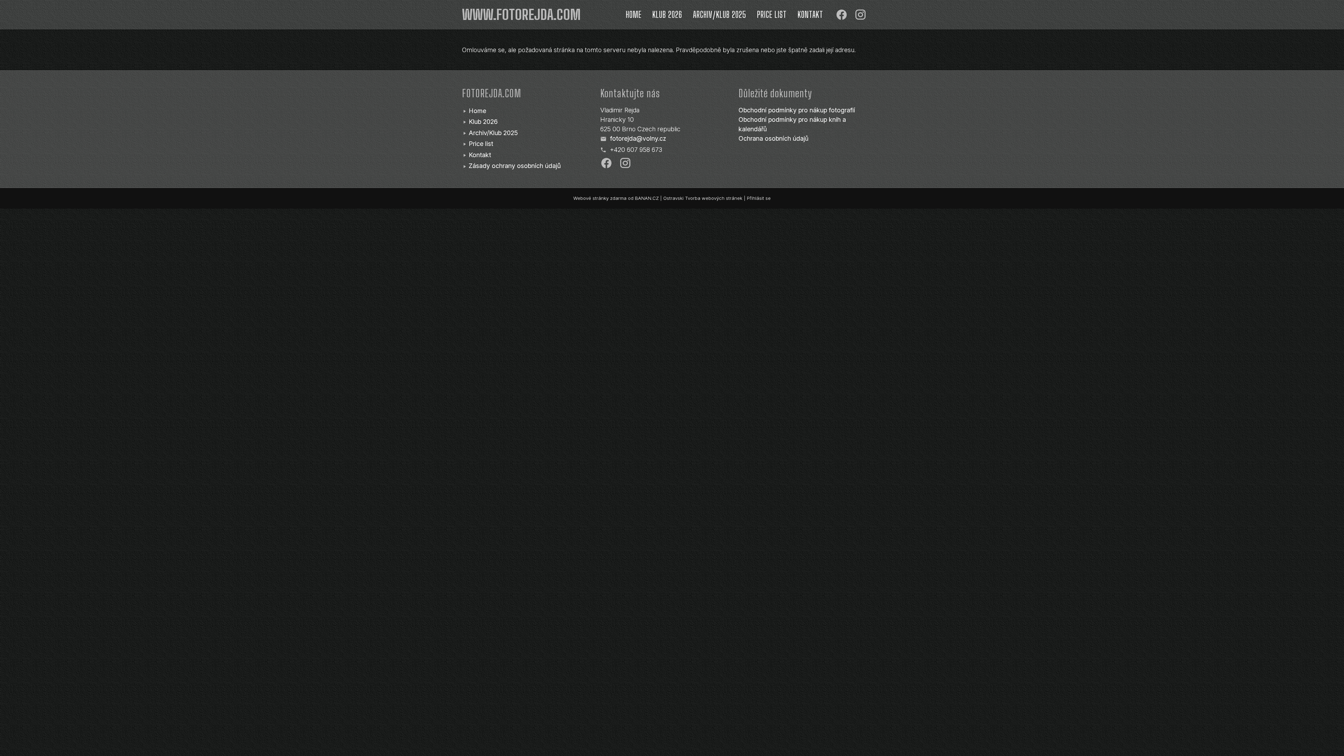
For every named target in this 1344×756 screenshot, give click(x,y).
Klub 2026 (667, 14)
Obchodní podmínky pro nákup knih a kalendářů (792, 124)
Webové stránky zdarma (599, 198)
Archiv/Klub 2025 (719, 14)
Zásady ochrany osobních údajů (515, 165)
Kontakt (810, 14)
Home (634, 14)
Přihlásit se (759, 198)
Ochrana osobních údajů (773, 138)
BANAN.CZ (647, 198)
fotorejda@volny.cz (638, 138)
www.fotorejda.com (521, 14)
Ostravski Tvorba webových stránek (702, 198)
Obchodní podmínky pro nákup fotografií (796, 110)
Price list (772, 14)
